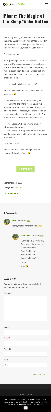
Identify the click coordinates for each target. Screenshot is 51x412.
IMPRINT (22, 394)
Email (6, 338)
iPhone (18, 187)
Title (6, 359)
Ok (26, 408)
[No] (48, 404)
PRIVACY (29, 394)
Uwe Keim (25, 235)
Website (7, 349)
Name (6, 327)
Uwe (14, 220)
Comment (8, 293)
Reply (28, 220)
